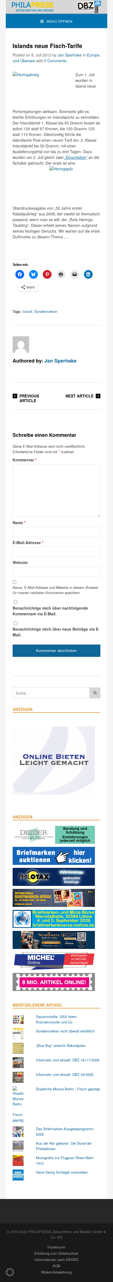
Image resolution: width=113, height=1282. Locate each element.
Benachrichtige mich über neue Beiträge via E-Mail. (56, 631)
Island (27, 311)
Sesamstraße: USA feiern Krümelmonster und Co (56, 1019)
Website (20, 562)
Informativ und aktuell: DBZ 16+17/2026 (67, 1060)
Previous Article (29, 398)
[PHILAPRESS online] (57, 7)
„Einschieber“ (75, 157)
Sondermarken (45, 311)
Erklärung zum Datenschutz (56, 1253)
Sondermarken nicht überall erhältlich (65, 1031)
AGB (56, 1265)
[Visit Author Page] (21, 344)
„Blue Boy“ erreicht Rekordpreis (61, 1045)
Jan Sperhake (70, 55)
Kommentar (24, 459)
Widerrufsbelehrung (56, 1272)
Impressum (56, 1247)
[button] (10, 1272)
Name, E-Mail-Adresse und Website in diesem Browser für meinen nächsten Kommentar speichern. (55, 590)
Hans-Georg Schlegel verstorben (61, 1172)
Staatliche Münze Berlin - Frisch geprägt (68, 1088)
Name (19, 522)
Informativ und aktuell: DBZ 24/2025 (64, 1074)
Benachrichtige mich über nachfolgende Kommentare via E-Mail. (50, 610)
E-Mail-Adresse (28, 542)
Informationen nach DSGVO (56, 1259)
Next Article (80, 396)
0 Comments (55, 60)
